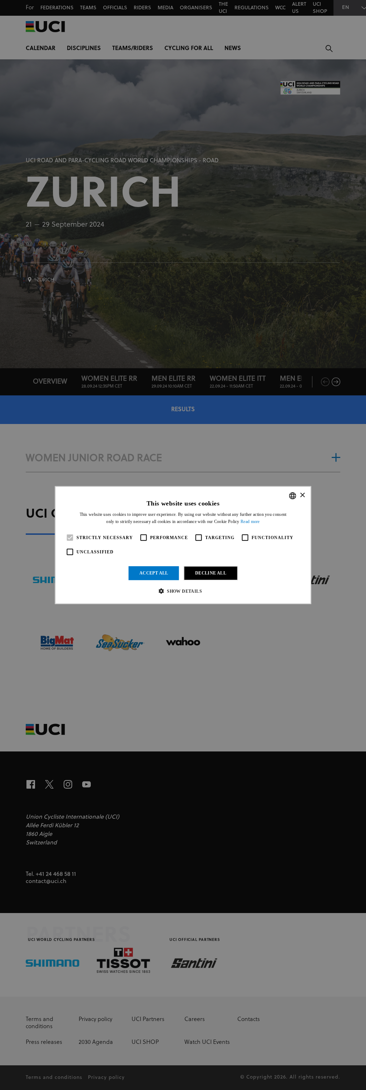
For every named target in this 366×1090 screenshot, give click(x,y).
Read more (250, 521)
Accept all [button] (153, 573)
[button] (183, 591)
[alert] (183, 545)
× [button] (302, 495)
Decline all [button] (210, 573)
